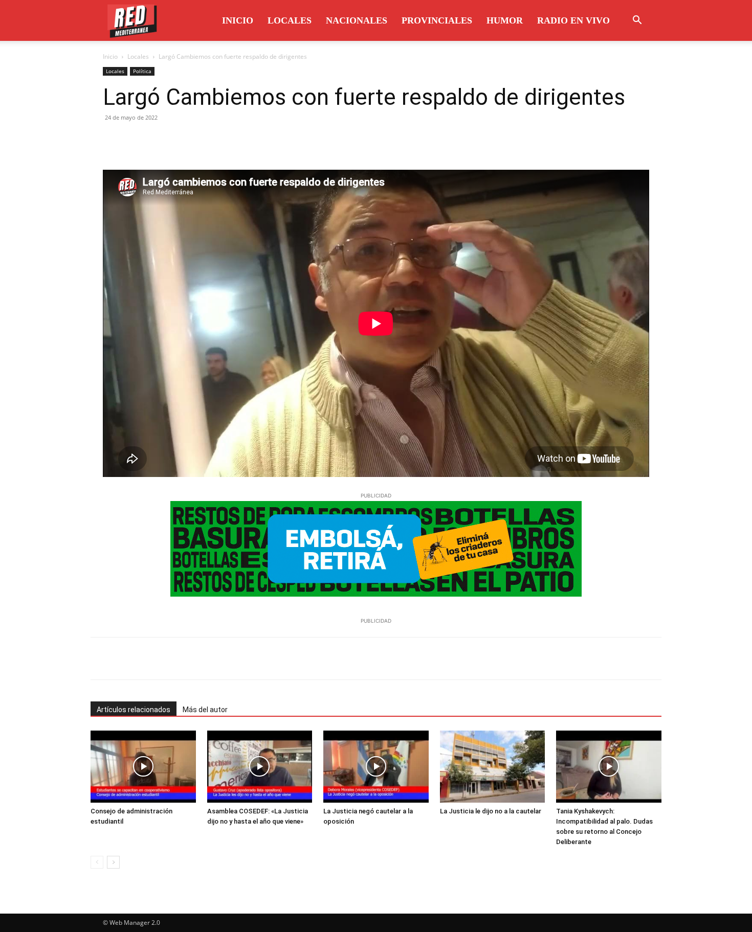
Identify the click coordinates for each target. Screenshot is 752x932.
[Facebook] (113, 140)
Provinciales (437, 20)
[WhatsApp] (183, 140)
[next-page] (113, 862)
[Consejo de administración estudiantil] (143, 767)
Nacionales (356, 20)
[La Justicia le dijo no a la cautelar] (492, 767)
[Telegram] (230, 140)
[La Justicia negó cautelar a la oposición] (376, 767)
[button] (637, 21)
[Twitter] (136, 140)
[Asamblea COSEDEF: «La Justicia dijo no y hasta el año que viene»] (260, 767)
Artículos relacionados (133, 710)
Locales (290, 20)
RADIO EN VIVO (573, 20)
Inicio (237, 20)
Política (142, 71)
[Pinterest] (160, 140)
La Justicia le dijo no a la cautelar (490, 811)
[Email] (207, 140)
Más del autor (205, 710)
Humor (504, 20)
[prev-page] (97, 862)
